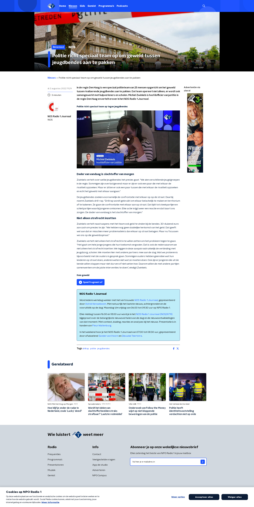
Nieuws (73, 6)
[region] (128, 139)
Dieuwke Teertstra (132, 336)
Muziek (51, 470)
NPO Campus (99, 475)
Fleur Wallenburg (101, 325)
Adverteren (98, 470)
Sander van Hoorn (108, 336)
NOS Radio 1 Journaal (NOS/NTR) (154, 314)
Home (62, 6)
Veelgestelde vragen (103, 459)
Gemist (92, 6)
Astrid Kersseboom (95, 304)
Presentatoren (56, 465)
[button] (203, 6)
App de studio (100, 465)
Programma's (106, 6)
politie (93, 348)
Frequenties (54, 454)
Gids (82, 6)
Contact (96, 454)
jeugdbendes (103, 348)
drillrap (86, 348)
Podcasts (122, 6)
